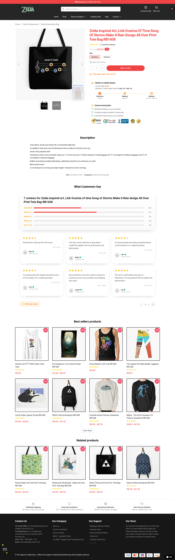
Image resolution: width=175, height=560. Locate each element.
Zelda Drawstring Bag (50, 24)
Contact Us (94, 536)
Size (91, 53)
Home (17, 24)
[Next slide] (81, 64)
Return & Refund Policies (99, 533)
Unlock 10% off (5, 549)
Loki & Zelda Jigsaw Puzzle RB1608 (30, 415)
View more (87, 431)
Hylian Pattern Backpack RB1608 (140, 483)
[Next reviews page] (153, 304)
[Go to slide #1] (44, 105)
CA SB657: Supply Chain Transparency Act (68, 539)
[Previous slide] (18, 64)
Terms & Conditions (60, 529)
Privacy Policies (58, 533)
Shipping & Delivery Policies (100, 526)
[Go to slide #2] (56, 105)
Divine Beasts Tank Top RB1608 (102, 364)
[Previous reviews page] (141, 304)
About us (56, 526)
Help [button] (170, 557)
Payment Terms (95, 529)
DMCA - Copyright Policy (62, 536)
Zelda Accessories (30, 24)
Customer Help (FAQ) (97, 539)
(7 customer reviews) (107, 45)
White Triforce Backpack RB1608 (66, 415)
